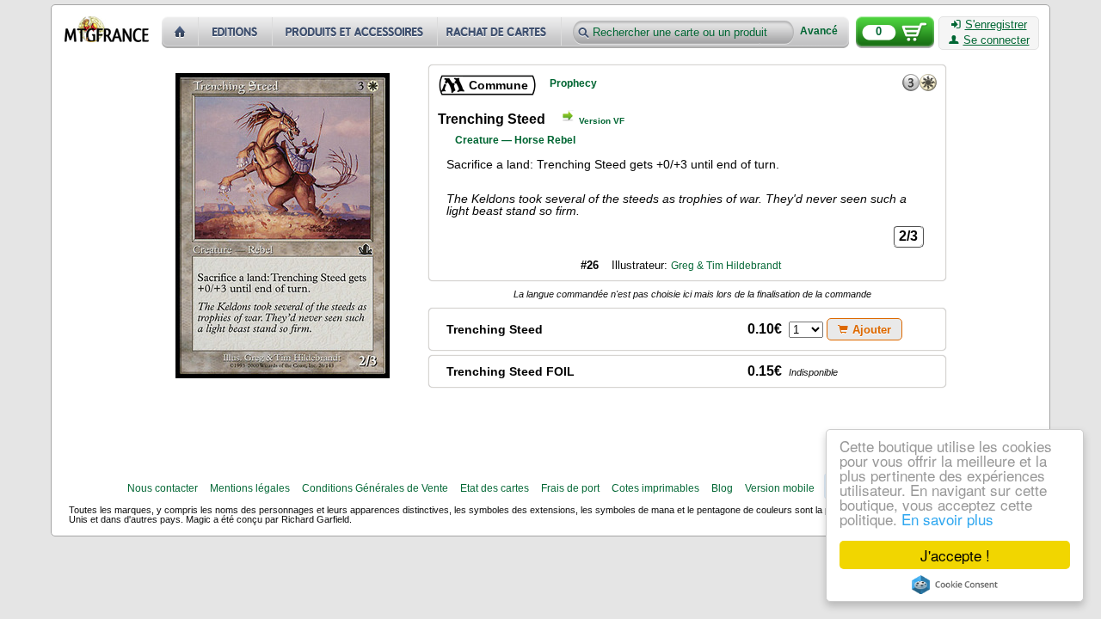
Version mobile (780, 488)
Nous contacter (162, 488)
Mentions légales (250, 488)
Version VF (601, 121)
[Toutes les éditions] (236, 32)
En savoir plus (947, 519)
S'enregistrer (996, 25)
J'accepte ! (955, 555)
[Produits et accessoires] (355, 32)
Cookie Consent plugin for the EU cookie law (955, 584)
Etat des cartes (494, 488)
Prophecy (573, 83)
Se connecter (996, 40)
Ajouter (871, 329)
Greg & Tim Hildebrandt (726, 266)
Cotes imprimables (655, 488)
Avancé (819, 31)
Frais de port (570, 488)
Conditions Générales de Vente (375, 488)
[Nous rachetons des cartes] (501, 32)
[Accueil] (180, 32)
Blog (722, 488)
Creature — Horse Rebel (515, 140)
